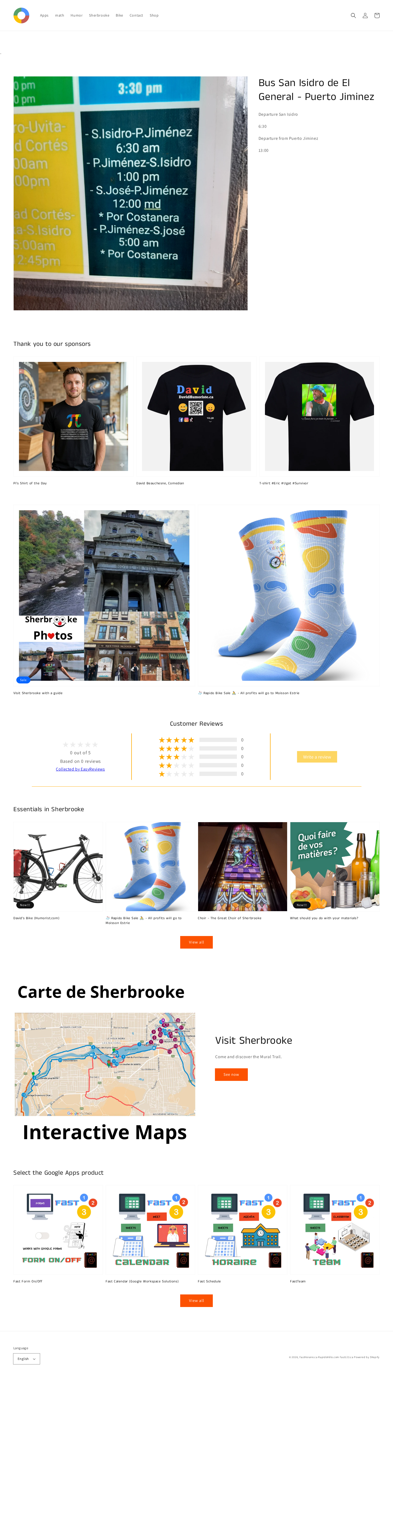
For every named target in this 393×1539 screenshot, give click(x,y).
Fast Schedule (209, 1281)
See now (231, 1074)
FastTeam (298, 1281)
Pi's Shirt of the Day (30, 483)
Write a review (317, 757)
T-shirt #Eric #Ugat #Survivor (283, 483)
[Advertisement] (160, 1459)
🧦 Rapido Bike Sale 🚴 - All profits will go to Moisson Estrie (249, 693)
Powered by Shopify (367, 1357)
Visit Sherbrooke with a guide (38, 693)
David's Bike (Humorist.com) (36, 918)
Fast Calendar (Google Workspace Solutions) (142, 1281)
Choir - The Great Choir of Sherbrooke (229, 918)
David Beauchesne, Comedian (160, 483)
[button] (353, 15)
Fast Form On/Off (28, 1281)
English (23, 1358)
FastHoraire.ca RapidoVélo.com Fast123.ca (326, 1357)
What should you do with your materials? (324, 918)
